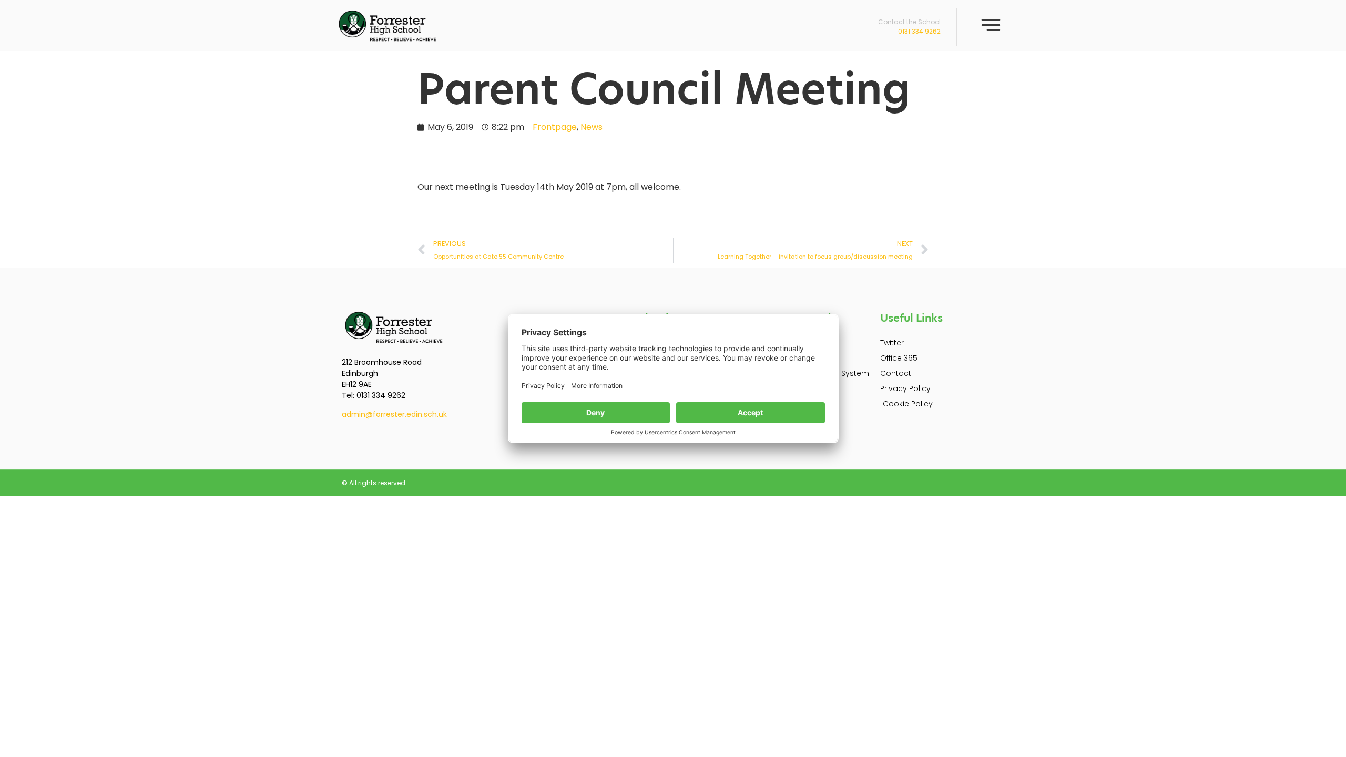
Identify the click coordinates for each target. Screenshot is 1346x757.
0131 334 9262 (919, 31)
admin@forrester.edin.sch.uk (394, 414)
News (591, 127)
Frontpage (555, 127)
